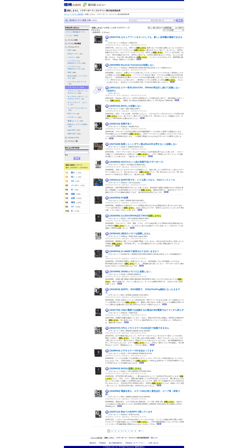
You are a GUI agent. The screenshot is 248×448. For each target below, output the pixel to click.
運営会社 (93, 443)
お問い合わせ (153, 443)
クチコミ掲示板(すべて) (75, 32)
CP (72, 207)
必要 (73, 198)
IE (72, 211)
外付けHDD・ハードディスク (78, 77)
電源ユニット (76, 121)
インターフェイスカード (77, 109)
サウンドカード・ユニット (77, 103)
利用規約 (102, 443)
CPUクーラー (75, 54)
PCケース (74, 114)
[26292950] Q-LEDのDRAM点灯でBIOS (135, 215)
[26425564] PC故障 (118, 197)
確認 (73, 194)
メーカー (75, 185)
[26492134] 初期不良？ (120, 124)
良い (73, 177)
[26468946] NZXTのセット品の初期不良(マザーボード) (136, 162)
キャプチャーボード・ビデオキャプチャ (77, 98)
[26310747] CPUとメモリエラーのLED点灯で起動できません (139, 328)
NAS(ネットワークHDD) (77, 125)
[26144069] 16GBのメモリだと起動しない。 (131, 271)
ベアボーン (75, 117)
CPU (72, 50)
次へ (140, 431)
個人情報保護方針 (115, 443)
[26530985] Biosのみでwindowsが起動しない (131, 65)
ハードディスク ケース (77, 83)
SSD (72, 72)
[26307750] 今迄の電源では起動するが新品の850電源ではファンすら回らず (146, 310)
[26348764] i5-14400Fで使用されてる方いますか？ (134, 251)
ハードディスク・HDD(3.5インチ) (77, 62)
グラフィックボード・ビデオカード (77, 92)
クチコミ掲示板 (96, 438)
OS (72, 181)
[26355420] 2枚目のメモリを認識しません (130, 233)
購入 (73, 172)
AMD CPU (75, 134)
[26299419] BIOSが (125, 368)
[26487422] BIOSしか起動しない (125, 106)
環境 (73, 202)
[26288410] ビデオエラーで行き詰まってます (131, 350)
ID (72, 189)
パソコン (72, 35)
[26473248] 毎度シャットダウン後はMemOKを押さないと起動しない (143, 144)
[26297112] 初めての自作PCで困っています (130, 412)
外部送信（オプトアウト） (135, 443)
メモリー (74, 57)
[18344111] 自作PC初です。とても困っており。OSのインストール (142, 180)
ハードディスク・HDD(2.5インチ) (77, 68)
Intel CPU (74, 130)
